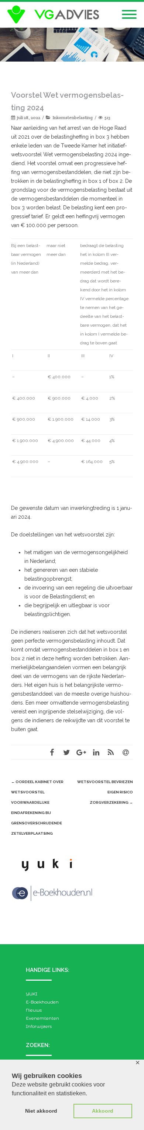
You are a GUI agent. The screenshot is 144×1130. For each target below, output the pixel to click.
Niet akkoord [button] (41, 1111)
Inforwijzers (39, 1026)
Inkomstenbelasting (72, 117)
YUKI (31, 994)
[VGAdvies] (55, 15)
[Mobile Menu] (129, 15)
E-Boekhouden (42, 1002)
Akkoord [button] (102, 1111)
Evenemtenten (42, 1018)
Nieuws (34, 1010)
